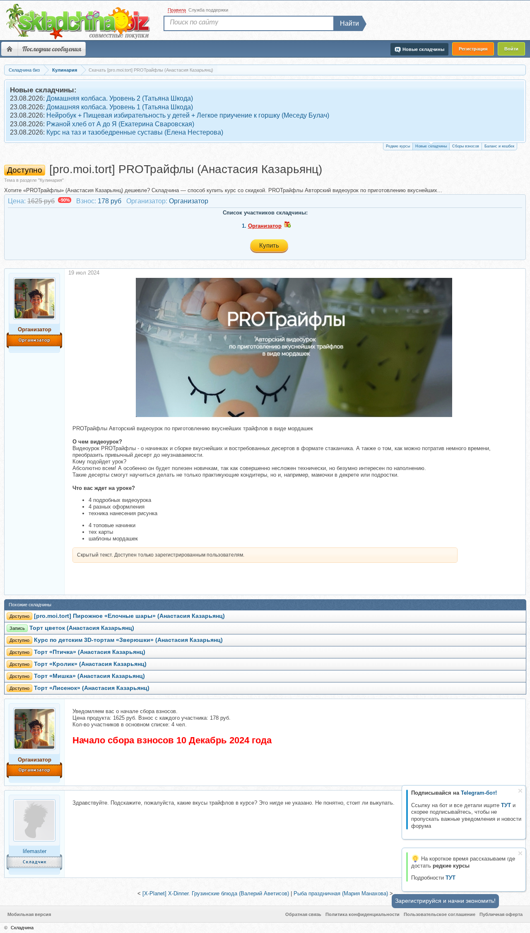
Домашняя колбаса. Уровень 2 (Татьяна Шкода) (119, 98)
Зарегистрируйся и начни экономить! (445, 900)
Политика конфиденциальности (362, 914)
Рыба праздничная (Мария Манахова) (341, 893)
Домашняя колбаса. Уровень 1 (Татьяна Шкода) (119, 107)
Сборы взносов (465, 146)
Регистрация (473, 48)
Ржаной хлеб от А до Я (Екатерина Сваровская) (120, 124)
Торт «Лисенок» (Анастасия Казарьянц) (91, 688)
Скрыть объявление (520, 791)
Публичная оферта (501, 914)
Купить (269, 245)
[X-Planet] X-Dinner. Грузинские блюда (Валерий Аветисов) (215, 893)
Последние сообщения (51, 49)
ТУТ (506, 805)
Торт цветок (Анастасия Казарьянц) (81, 628)
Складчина (22, 927)
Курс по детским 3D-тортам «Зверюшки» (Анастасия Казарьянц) (128, 640)
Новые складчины (431, 146)
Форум (9, 49)
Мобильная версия (29, 914)
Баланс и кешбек (499, 146)
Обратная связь (303, 914)
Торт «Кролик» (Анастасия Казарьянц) (90, 664)
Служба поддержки (208, 9)
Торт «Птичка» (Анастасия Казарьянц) (89, 652)
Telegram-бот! (479, 793)
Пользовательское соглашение (439, 914)
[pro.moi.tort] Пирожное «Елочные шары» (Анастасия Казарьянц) (129, 616)
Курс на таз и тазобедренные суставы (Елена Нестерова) (134, 132)
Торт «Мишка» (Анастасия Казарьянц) (89, 676)
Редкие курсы (398, 146)
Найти (349, 23)
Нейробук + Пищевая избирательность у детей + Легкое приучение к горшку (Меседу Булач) (187, 115)
